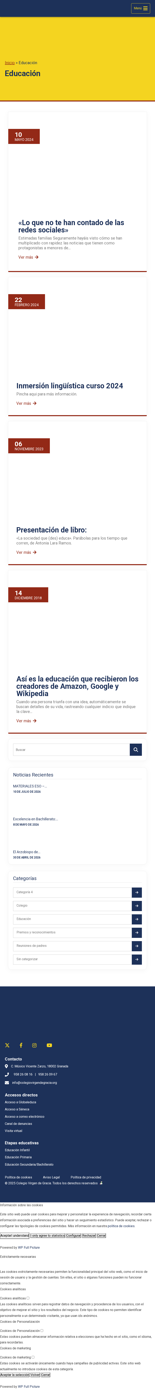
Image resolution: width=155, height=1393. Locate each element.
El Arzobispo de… (26, 852)
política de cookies (121, 1226)
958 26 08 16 (23, 1074)
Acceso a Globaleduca (20, 1102)
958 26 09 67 (47, 1074)
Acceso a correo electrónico (24, 1117)
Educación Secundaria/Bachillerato (29, 1164)
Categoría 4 (25, 892)
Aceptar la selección (14, 1375)
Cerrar (101, 1236)
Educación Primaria (18, 1157)
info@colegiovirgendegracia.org (34, 1083)
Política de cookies (18, 1177)
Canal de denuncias (18, 1124)
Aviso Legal (51, 1177)
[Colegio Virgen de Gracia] (20, 8)
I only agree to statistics (47, 1236)
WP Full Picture (29, 1247)
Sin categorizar (27, 959)
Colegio (22, 905)
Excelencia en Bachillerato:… (35, 819)
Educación (24, 919)
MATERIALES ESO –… (30, 786)
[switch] (28, 1298)
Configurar (73, 1236)
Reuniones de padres (32, 946)
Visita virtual (13, 1131)
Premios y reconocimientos (36, 932)
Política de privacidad (86, 1177)
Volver (35, 1375)
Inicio (10, 62)
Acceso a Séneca (17, 1109)
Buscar (136, 750)
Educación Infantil (17, 1150)
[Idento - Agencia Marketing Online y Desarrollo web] (101, 1183)
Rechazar (88, 1236)
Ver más (26, 257)
